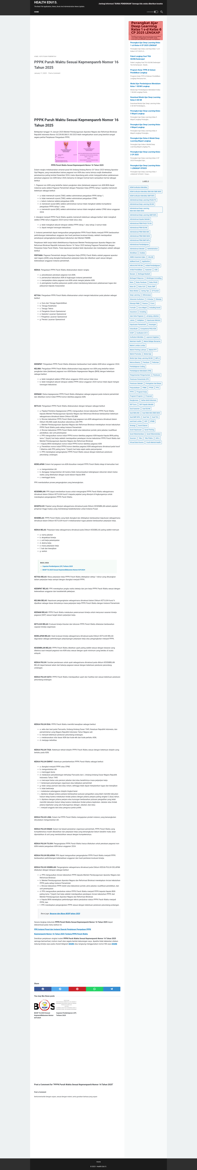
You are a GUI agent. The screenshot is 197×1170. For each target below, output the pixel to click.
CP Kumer (155, 291)
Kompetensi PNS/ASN (148, 329)
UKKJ (158, 438)
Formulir (133, 308)
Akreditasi (133, 253)
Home (36, 12)
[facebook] (42, 989)
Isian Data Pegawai (136, 316)
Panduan (146, 362)
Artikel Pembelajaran (152, 265)
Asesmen (148, 270)
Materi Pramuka (135, 354)
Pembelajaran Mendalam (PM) (140, 371)
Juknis (132, 320)
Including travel (154, 308)
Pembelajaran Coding (137, 366)
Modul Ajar (148, 354)
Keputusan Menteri (153, 320)
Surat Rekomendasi (153, 434)
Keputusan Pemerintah (138, 324)
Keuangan (152, 324)
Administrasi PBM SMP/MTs (140, 240)
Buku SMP (151, 286)
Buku (131, 282)
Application (146, 261)
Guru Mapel (142, 308)
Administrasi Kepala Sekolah (140, 219)
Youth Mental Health (153, 442)
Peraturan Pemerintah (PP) (139, 379)
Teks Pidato (149, 438)
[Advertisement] (77, 35)
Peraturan (156, 375)
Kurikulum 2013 (142, 333)
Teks (140, 438)
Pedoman (155, 362)
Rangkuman (134, 400)
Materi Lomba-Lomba (137, 345)
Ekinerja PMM (134, 303)
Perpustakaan (135, 388)
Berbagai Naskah (144, 274)
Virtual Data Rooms (137, 442)
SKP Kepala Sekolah (146, 404)
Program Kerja (142, 392)
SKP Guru (133, 404)
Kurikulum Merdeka (136, 337)
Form (152, 303)
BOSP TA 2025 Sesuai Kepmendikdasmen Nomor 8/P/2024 (64, 570)
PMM (144, 388)
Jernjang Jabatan (152, 316)
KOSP (132, 333)
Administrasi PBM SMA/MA (139, 232)
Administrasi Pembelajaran (139, 244)
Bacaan (132, 274)
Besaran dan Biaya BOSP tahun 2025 (65, 913)
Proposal (148, 396)
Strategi (132, 425)
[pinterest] (77, 989)
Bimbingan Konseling (153, 278)
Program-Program (136, 396)
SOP (145, 421)
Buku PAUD (153, 282)
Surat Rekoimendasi (137, 434)
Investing (143, 312)
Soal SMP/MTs (135, 417)
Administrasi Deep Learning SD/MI (142, 204)
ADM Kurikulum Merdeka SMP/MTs (142, 196)
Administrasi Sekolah (137, 249)
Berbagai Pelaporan (137, 278)
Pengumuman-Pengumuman (140, 375)
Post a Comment (54, 73)
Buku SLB (141, 286)
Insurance (133, 312)
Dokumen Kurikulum (137, 299)
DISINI (71, 944)
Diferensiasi (147, 295)
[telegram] (111, 989)
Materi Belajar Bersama (152, 341)
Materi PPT (153, 350)
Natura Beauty (135, 362)
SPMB (152, 421)
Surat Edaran (142, 425)
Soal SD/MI (146, 409)
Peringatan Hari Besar (153, 383)
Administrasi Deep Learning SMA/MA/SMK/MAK (139, 209)
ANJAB (150, 257)
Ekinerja (158, 299)
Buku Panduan (141, 282)
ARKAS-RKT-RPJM (136, 265)
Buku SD (133, 286)
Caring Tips (145, 291)
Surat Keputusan (136, 430)
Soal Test (146, 417)
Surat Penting (149, 430)
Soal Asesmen (135, 409)
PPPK (132, 392)
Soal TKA (155, 417)
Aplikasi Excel (134, 261)
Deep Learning (135, 295)
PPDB (151, 388)
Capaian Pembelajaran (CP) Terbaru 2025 (58, 566)
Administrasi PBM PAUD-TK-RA (141, 223)
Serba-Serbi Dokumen (148, 400)
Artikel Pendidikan (136, 270)
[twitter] (60, 989)
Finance (145, 303)
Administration (152, 249)
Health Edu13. (45, 2)
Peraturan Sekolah (136, 383)
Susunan (133, 438)
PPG (157, 388)
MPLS (157, 358)
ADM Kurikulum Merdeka (138, 187)
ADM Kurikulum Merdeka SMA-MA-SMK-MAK (145, 191)
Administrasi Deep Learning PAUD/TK (143, 200)
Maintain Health (135, 341)
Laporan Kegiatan (152, 337)
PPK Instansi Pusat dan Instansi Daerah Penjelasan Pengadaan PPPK (62, 929)
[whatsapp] (94, 989)
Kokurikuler (134, 329)
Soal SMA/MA (135, 413)
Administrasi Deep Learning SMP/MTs (143, 215)
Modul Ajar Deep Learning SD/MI (141, 358)
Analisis (142, 253)
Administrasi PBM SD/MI (138, 228)
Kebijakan (140, 320)
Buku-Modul (134, 291)
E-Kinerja (150, 299)
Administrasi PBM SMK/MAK (140, 236)
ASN (155, 270)
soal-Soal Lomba (136, 421)
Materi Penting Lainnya (138, 350)
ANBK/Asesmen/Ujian (137, 257)
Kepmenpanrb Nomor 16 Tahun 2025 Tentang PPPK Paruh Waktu (61, 934)
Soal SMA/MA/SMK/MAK (151, 413)
